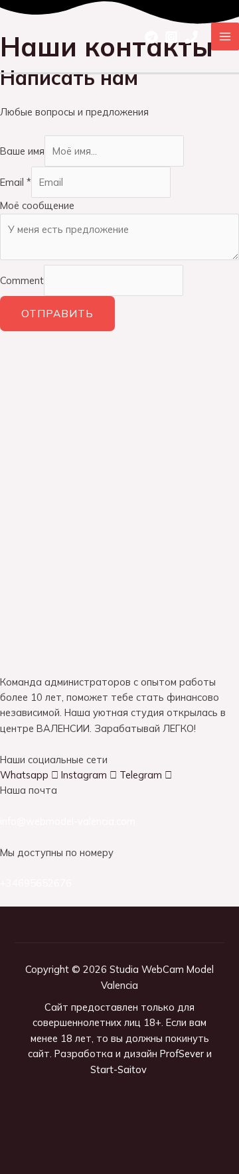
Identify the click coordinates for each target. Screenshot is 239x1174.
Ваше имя (22, 151)
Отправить (57, 313)
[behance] (191, 37)
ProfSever (182, 1053)
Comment (22, 280)
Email (15, 182)
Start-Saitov (119, 1069)
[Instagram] (171, 37)
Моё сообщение (37, 205)
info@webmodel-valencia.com (67, 821)
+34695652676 (36, 883)
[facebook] (151, 37)
